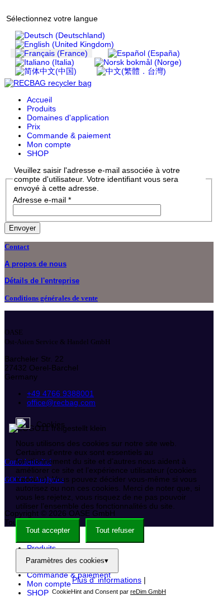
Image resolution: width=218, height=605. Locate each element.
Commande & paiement (69, 135)
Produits (41, 108)
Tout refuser (115, 530)
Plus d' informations (106, 579)
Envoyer (22, 228)
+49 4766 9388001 (60, 393)
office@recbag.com (61, 402)
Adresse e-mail (42, 199)
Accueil (39, 99)
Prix (33, 126)
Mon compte (49, 144)
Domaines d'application (68, 117)
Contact (16, 246)
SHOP (38, 153)
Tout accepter (48, 530)
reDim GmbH (148, 591)
